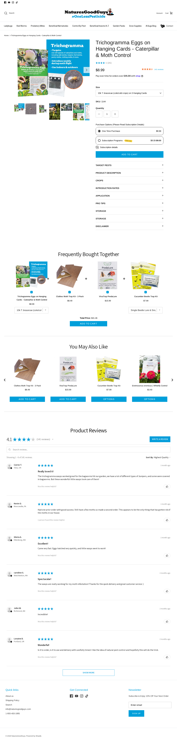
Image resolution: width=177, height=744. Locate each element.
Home (6, 35)
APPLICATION (103, 196)
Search (9, 705)
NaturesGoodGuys (18, 736)
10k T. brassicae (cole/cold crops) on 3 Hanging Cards (122, 93)
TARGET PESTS (103, 165)
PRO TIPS (100, 203)
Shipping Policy (12, 700)
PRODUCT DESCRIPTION (108, 173)
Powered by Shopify (33, 736)
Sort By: (149, 457)
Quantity (100, 108)
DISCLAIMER (102, 226)
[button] (52, 439)
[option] (52, 69)
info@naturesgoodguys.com (18, 709)
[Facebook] (5, 2)
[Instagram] (13, 2)
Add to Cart (129, 154)
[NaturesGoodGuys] (88, 13)
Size (98, 87)
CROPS (99, 180)
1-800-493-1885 (13, 713)
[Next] (87, 70)
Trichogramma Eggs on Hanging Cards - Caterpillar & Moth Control (36, 35)
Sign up (136, 713)
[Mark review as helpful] (167, 486)
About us (10, 696)
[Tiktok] (17, 2)
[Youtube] (9, 2)
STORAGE (101, 211)
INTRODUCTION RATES (107, 188)
